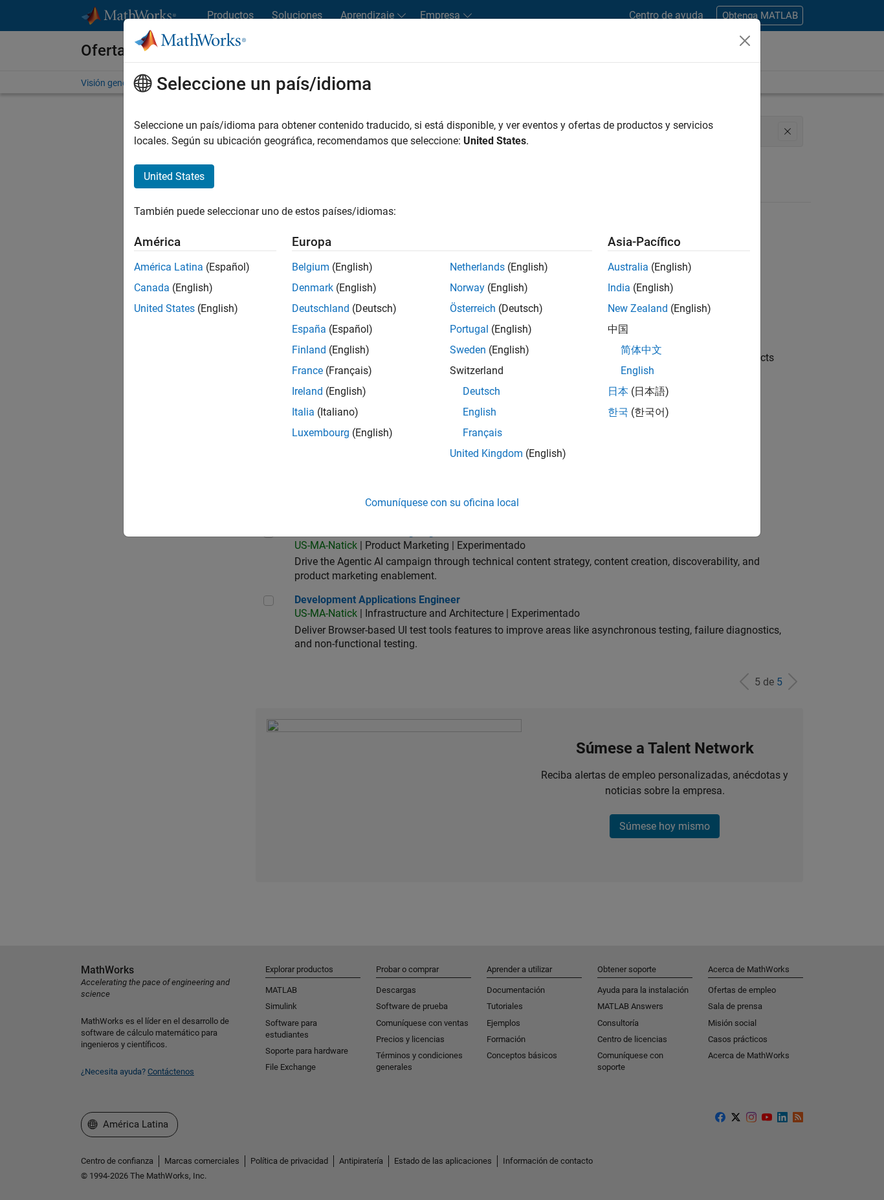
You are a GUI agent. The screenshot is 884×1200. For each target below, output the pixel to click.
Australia (628, 267)
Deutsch (481, 391)
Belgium (310, 267)
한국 (618, 412)
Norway (467, 288)
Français (482, 433)
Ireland (307, 391)
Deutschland (320, 308)
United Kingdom (486, 453)
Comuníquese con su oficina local (442, 502)
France (307, 370)
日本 (618, 391)
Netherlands (477, 267)
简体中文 (641, 350)
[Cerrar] (745, 40)
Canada (152, 288)
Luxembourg (320, 433)
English (479, 412)
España (309, 329)
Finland (309, 350)
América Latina (168, 267)
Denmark (312, 288)
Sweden (468, 350)
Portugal (469, 329)
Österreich (473, 308)
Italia (303, 412)
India (619, 288)
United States (164, 308)
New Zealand (638, 308)
